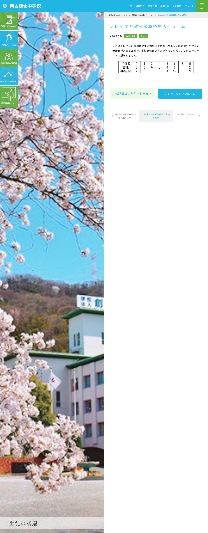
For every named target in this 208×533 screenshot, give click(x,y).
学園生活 (164, 6)
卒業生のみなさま (9, 44)
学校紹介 (140, 6)
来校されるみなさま (9, 81)
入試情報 (177, 6)
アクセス (189, 6)
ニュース (128, 6)
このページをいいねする (180, 94)
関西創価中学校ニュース (142, 15)
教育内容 (152, 6)
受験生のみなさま (9, 26)
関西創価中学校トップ (118, 15)
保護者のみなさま (9, 62)
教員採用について (9, 103)
